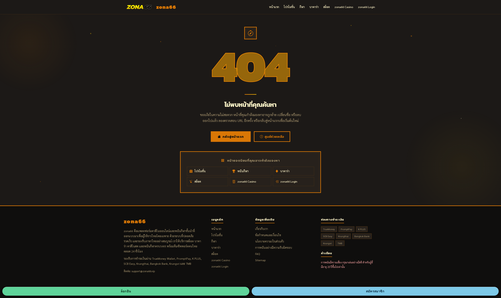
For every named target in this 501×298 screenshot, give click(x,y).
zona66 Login (366, 7)
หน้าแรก (274, 7)
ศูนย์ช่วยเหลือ (274, 136)
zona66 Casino (343, 7)
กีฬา (302, 7)
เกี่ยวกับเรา (261, 228)
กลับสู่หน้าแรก (233, 136)
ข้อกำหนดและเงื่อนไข (268, 235)
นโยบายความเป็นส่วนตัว (269, 241)
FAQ (257, 254)
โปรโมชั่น (289, 7)
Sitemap (260, 260)
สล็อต (326, 7)
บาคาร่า (314, 7)
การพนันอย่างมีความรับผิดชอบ (273, 247)
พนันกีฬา (243, 171)
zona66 (166, 7)
